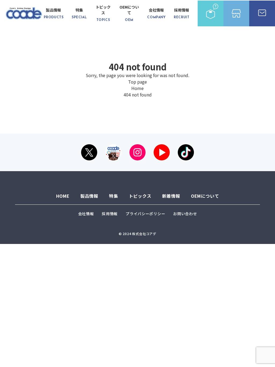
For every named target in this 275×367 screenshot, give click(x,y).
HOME (63, 196)
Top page (137, 81)
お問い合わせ (185, 213)
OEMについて (129, 13)
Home (137, 88)
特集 (79, 13)
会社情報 (156, 13)
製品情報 (54, 13)
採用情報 (181, 13)
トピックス (103, 13)
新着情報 (171, 196)
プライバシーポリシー (145, 213)
